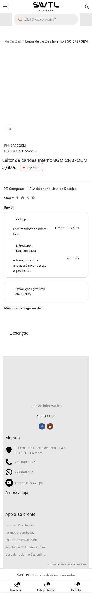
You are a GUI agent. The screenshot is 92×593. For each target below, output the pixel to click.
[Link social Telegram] (33, 198)
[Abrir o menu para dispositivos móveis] (5, 6)
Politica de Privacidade (21, 540)
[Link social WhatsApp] (27, 198)
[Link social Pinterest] (22, 198)
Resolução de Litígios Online (25, 547)
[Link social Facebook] (17, 198)
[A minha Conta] (86, 6)
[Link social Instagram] (50, 426)
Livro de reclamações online (25, 554)
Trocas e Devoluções (19, 525)
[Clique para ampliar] (9, 128)
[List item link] (46, 483)
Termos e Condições (19, 532)
